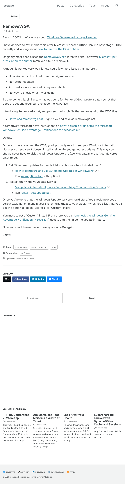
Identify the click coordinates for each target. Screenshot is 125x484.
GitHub (25, 472)
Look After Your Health (74, 416)
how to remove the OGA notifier (58, 49)
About (105, 5)
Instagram (57, 472)
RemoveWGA (16, 26)
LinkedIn (40, 472)
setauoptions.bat (32, 176)
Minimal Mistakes (44, 477)
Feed (72, 472)
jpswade (8, 5)
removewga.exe (39, 247)
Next (92, 298)
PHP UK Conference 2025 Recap (16, 416)
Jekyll (32, 477)
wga (54, 247)
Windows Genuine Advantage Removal (72, 37)
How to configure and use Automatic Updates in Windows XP (54, 170)
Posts (60, 5)
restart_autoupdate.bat (36, 192)
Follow (14, 16)
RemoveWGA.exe (55, 56)
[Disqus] (62, 356)
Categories (77, 5)
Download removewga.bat (26, 119)
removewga (21, 247)
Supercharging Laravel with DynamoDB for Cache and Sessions (107, 419)
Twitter (10, 472)
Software (25, 253)
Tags (92, 5)
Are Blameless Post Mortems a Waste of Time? (46, 418)
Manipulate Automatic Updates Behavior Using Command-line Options (60, 187)
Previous (33, 298)
